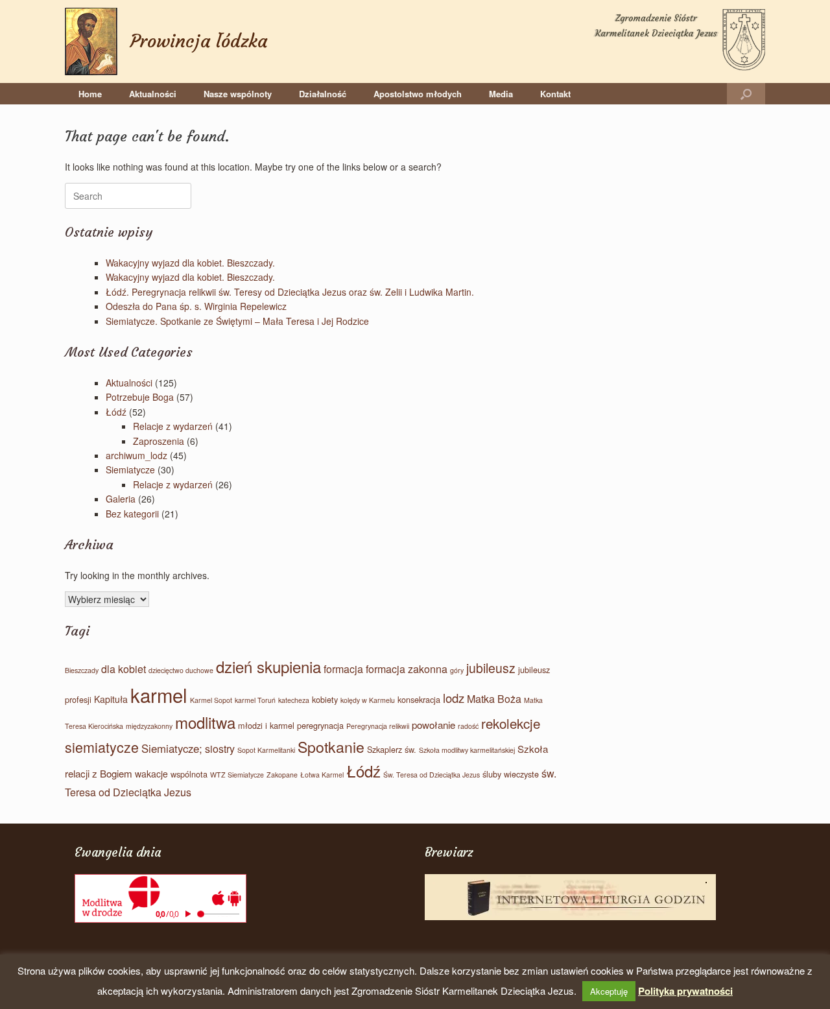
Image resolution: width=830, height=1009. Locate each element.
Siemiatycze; (171, 748)
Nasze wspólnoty (238, 94)
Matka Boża (494, 698)
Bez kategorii (132, 513)
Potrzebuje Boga (140, 396)
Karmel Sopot (211, 700)
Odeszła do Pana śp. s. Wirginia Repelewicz (196, 306)
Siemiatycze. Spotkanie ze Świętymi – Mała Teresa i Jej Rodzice (237, 321)
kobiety (325, 699)
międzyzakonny (149, 726)
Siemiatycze (130, 469)
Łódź (116, 411)
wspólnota (189, 774)
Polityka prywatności (685, 991)
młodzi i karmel (266, 725)
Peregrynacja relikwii (377, 726)
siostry (220, 748)
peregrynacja (320, 725)
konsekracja (418, 699)
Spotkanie (331, 746)
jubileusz (491, 668)
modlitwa (205, 722)
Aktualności (152, 94)
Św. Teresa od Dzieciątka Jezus (431, 774)
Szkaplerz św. (391, 749)
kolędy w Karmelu (367, 700)
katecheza (293, 700)
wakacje (151, 773)
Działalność (322, 94)
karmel (158, 694)
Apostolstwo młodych (418, 94)
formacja (343, 668)
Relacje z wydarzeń (173, 426)
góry (457, 670)
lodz (453, 697)
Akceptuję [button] (609, 991)
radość (468, 726)
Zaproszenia (158, 440)
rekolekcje (510, 723)
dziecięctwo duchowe (180, 670)
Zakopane (282, 774)
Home (90, 94)
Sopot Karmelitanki (266, 750)
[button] (746, 93)
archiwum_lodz (136, 455)
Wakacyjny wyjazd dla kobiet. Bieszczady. (190, 262)
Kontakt (555, 94)
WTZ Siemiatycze (237, 774)
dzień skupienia (268, 666)
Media (501, 94)
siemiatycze (102, 747)
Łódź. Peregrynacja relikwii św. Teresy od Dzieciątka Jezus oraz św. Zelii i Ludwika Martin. (290, 291)
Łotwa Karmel (322, 774)
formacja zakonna (406, 668)
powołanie (433, 724)
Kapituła (111, 699)
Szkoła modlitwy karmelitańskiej (467, 750)
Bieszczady (82, 670)
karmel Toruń (255, 700)
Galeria (121, 498)
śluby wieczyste (510, 774)
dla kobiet (123, 668)
